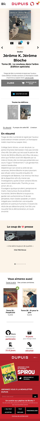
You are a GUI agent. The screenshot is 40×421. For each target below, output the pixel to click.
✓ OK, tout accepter (8, 410)
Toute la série (11, 282)
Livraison (33, 127)
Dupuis (20, 4)
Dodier (20, 52)
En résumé (7, 127)
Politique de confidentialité (20, 416)
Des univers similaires (26, 282)
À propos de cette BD (21, 127)
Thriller (20, 47)
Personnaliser (32, 410)
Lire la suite (29, 78)
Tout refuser (20, 410)
